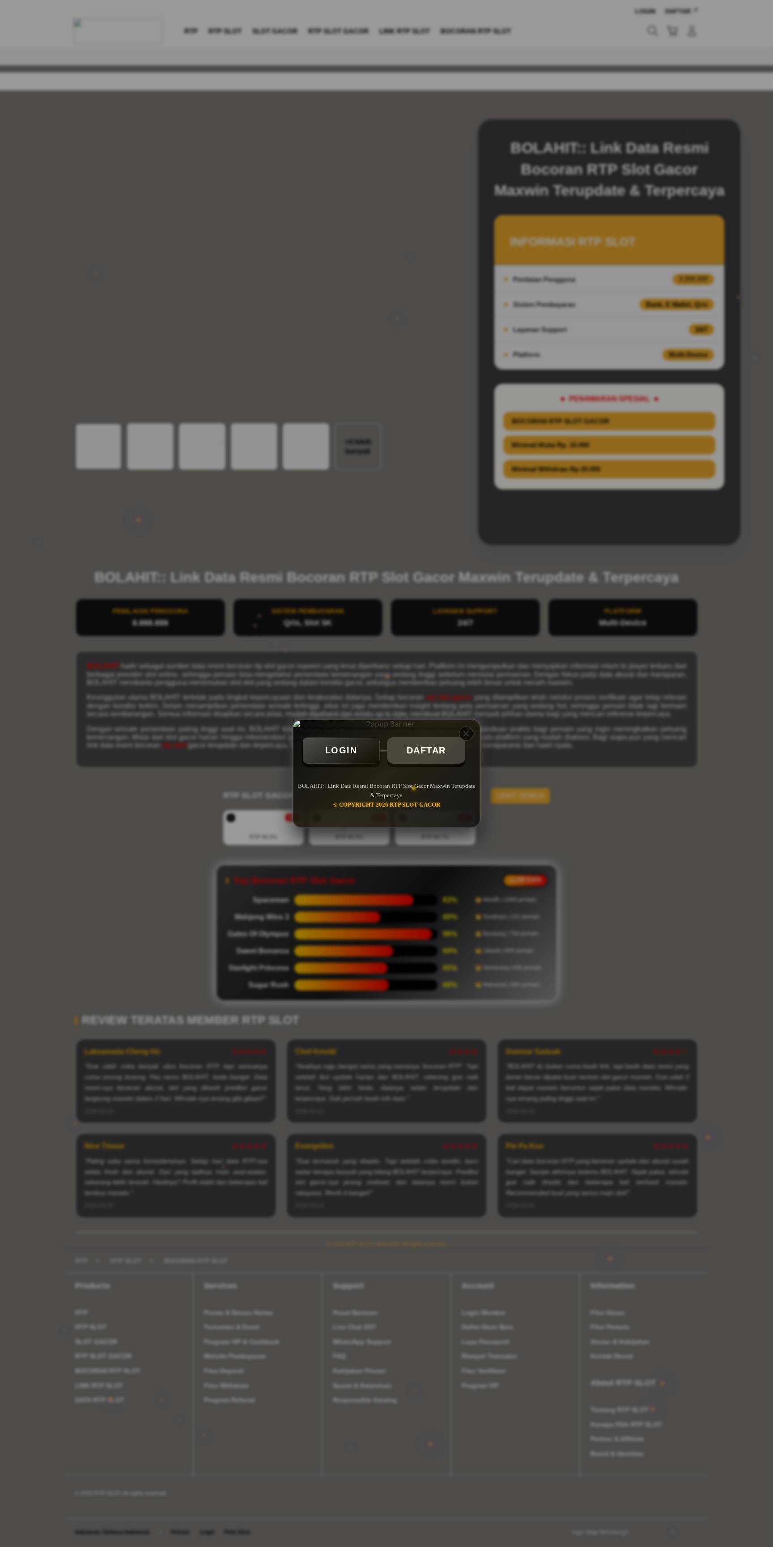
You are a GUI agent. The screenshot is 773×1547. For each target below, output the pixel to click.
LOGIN (341, 750)
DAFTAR (426, 750)
